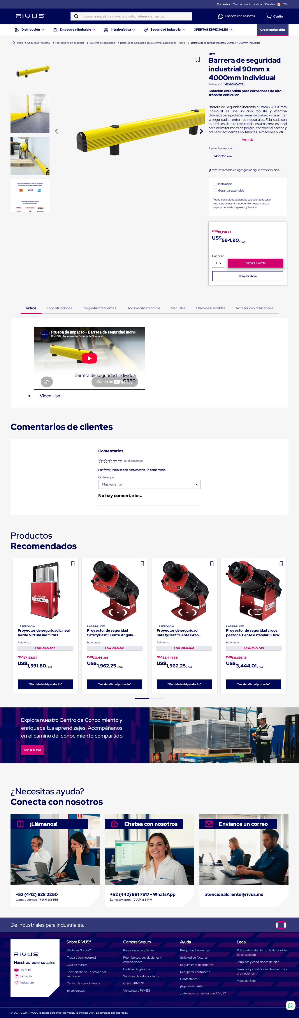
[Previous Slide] (10, 625)
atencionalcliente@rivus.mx (234, 894)
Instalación (225, 184)
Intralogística (121, 29)
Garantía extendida (231, 190)
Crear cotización (272, 30)
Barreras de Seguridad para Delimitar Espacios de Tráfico (152, 43)
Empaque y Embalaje (75, 29)
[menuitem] (30, 30)
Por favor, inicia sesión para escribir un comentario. (132, 470)
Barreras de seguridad (102, 43)
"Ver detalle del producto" (45, 684)
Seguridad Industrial (166, 29)
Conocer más (32, 750)
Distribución (30, 29)
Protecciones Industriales (69, 43)
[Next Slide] (288, 625)
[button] (222, 156)
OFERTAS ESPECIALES (211, 29)
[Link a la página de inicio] (17, 43)
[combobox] (131, 16)
